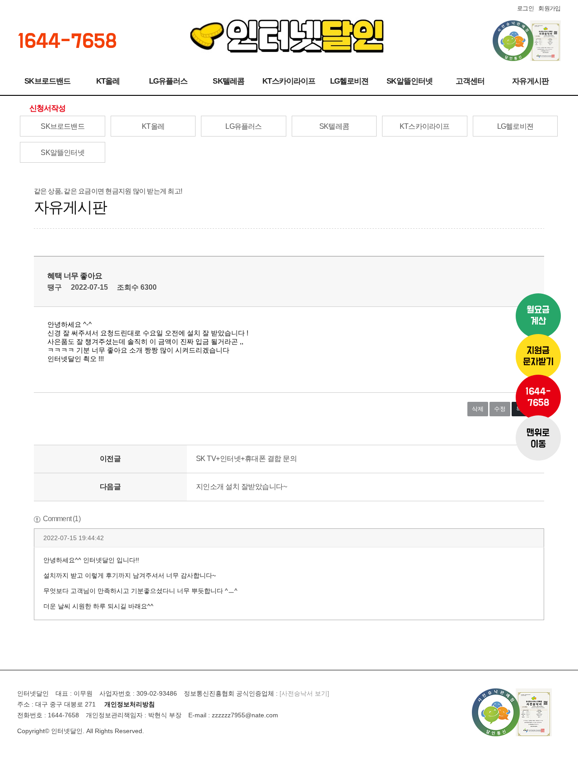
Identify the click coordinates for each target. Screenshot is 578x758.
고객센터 (470, 81)
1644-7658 (538, 397)
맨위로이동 (538, 438)
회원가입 (549, 8)
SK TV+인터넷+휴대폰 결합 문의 (246, 458)
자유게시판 (530, 81)
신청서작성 (47, 108)
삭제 (478, 408)
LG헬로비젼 (349, 81)
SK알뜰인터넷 (410, 81)
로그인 (525, 8)
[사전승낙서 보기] (304, 693)
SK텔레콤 (228, 81)
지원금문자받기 (538, 356)
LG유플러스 (168, 81)
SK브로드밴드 (47, 81)
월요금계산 (538, 316)
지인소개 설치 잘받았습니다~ (241, 486)
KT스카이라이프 (288, 81)
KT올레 (108, 81)
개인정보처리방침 (129, 704)
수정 (500, 408)
